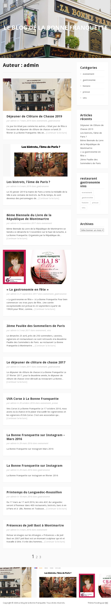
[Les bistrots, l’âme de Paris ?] (37, 160)
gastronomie (54, 120)
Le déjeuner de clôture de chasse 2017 (36, 362)
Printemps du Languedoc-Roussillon (34, 492)
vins (49, 330)
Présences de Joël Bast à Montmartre (35, 525)
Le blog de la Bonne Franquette (55, 27)
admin (13, 120)
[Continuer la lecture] (56, 132)
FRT (106, 602)
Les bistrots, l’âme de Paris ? (28, 182)
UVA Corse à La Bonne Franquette (33, 399)
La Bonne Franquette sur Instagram (34, 465)
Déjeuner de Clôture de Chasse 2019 (34, 116)
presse (55, 403)
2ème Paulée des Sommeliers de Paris (36, 326)
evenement (42, 120)
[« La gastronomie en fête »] (37, 267)
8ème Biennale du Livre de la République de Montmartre (29, 217)
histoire (86, 85)
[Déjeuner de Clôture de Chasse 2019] (37, 94)
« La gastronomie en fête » (28, 289)
